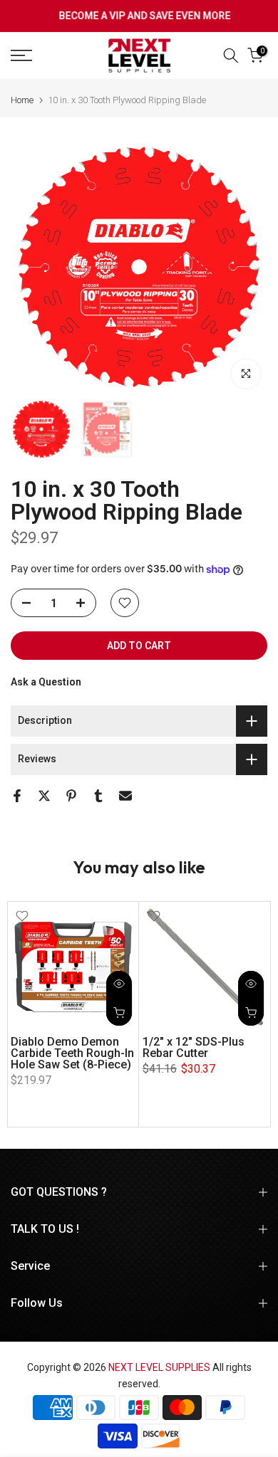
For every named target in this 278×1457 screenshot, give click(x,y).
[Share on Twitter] (44, 795)
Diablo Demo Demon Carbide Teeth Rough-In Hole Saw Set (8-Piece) (72, 1053)
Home (22, 100)
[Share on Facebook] (17, 795)
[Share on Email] (125, 795)
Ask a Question (46, 682)
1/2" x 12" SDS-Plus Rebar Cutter (193, 1047)
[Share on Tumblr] (98, 795)
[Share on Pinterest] (71, 795)
